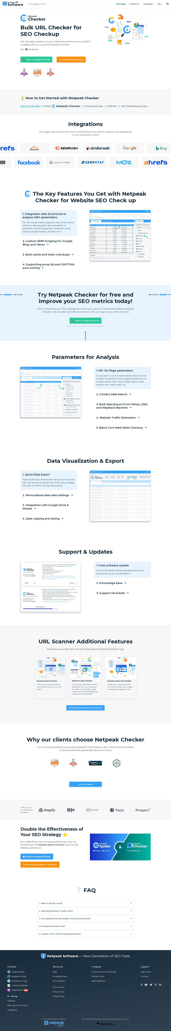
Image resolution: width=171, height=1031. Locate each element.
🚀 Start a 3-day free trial (36, 59)
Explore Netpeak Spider (38, 856)
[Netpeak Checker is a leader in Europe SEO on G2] (24, 73)
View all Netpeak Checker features (85, 707)
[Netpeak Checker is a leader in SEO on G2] (50, 73)
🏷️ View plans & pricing (71, 59)
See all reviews (85, 784)
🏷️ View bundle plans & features (40, 864)
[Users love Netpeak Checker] (116, 763)
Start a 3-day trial (29, 106)
